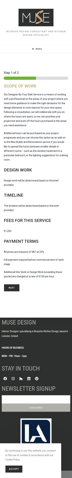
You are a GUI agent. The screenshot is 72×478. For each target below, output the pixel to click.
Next (12, 288)
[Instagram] (13, 378)
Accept (14, 469)
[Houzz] (20, 378)
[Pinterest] (36, 378)
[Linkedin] (28, 378)
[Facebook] (5, 378)
